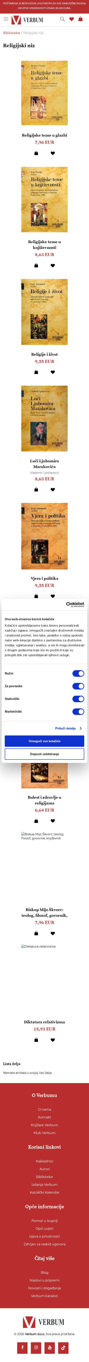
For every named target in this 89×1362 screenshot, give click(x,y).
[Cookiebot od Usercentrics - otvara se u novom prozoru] (66, 604)
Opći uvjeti (44, 1229)
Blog (44, 1273)
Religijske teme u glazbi (44, 135)
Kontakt (44, 1117)
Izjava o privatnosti (44, 1236)
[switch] (78, 686)
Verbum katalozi (44, 1296)
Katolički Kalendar (44, 1192)
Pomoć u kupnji (44, 1221)
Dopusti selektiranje (44, 754)
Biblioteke (12, 33)
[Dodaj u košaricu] (36, 153)
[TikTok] (63, 1348)
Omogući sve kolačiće (44, 741)
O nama (44, 1109)
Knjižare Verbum (44, 1125)
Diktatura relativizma (44, 1022)
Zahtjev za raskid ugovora (45, 1244)
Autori (45, 1169)
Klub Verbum (44, 1133)
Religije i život (44, 354)
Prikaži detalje (65, 728)
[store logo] (27, 20)
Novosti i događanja (44, 1288)
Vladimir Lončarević (44, 473)
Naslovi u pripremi (45, 1280)
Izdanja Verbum (44, 1185)
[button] (53, 153)
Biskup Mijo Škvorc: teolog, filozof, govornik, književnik (44, 915)
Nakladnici (44, 1161)
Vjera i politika (44, 578)
